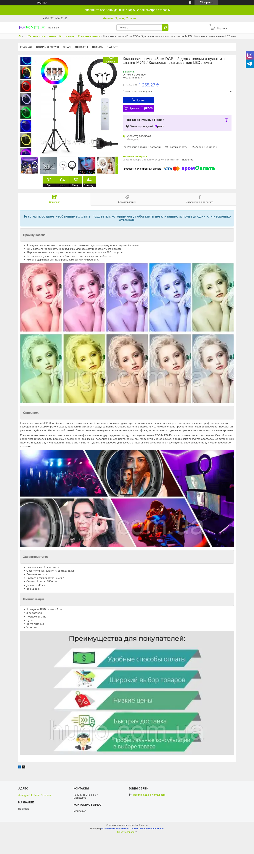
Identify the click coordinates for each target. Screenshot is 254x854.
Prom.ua (143, 825)
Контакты (81, 47)
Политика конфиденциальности (147, 828)
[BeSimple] (32, 27)
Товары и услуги (47, 47)
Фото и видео (67, 36)
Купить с (134, 108)
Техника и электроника (42, 36)
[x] (23, 767)
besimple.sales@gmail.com (149, 794)
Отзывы (97, 47)
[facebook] (19, 767)
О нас (66, 47)
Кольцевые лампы (89, 36)
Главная (26, 47)
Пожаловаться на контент (115, 828)
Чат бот (112, 47)
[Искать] (165, 27)
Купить (141, 100)
